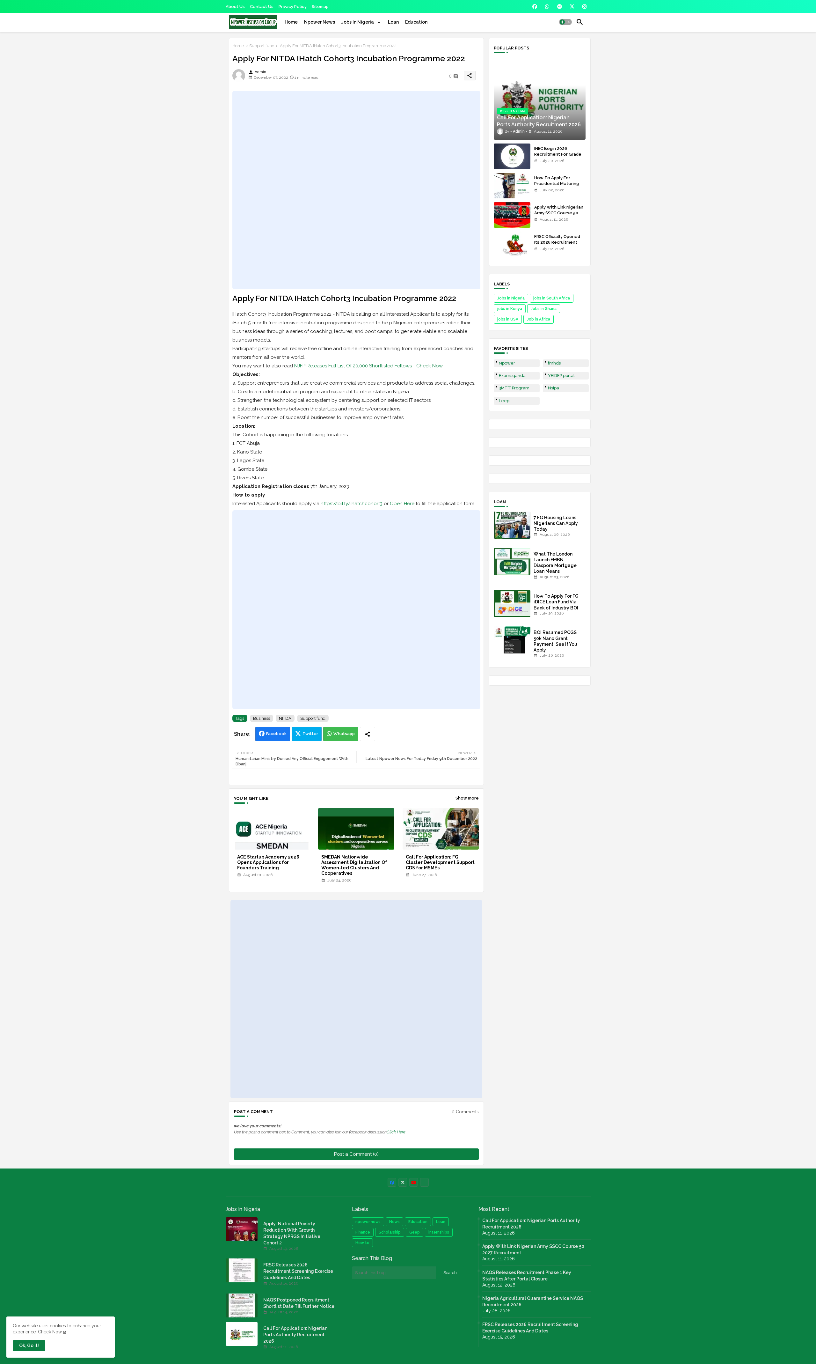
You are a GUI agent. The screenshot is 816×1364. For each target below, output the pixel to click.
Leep (504, 400)
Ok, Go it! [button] (29, 1345)
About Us (235, 6)
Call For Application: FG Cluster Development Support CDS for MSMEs (440, 862)
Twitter (310, 733)
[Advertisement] (356, 190)
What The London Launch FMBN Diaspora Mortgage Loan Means (555, 562)
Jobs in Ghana (544, 308)
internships (438, 1232)
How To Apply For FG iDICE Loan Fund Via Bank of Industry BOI (556, 602)
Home (291, 22)
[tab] (291, 22)
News (394, 1222)
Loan (393, 22)
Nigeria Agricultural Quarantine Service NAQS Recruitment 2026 (532, 1301)
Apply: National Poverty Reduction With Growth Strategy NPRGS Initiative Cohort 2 (291, 1233)
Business (261, 718)
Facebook (276, 733)
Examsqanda (512, 375)
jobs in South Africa (551, 298)
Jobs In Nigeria (358, 22)
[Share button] (367, 734)
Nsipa (553, 388)
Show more (467, 798)
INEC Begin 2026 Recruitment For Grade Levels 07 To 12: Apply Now (557, 157)
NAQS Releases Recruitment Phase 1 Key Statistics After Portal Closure (526, 1275)
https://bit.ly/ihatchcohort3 (351, 503)
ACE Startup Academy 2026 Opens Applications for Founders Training (268, 862)
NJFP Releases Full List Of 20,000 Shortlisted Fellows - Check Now (368, 366)
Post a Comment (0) (356, 1154)
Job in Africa (538, 319)
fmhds (554, 363)
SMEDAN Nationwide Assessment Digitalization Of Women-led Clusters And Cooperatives (354, 865)
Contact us (261, 6)
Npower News (319, 22)
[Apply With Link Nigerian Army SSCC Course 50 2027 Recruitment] (512, 215)
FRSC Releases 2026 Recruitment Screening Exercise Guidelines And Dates (298, 1271)
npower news (368, 1222)
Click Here (396, 1132)
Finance (362, 1232)
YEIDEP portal (561, 375)
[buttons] (535, 6)
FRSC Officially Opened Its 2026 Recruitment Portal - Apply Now (557, 242)
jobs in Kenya (509, 308)
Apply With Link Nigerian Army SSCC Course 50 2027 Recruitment (558, 213)
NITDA (285, 718)
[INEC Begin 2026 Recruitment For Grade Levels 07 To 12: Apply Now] (512, 156)
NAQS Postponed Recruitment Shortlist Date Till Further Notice (298, 1303)
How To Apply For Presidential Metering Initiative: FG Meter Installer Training (556, 186)
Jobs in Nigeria (511, 298)
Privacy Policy (293, 6)
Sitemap (320, 6)
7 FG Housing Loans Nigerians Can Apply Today (556, 523)
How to (362, 1243)
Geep (414, 1232)
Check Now (50, 1331)
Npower (507, 363)
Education (416, 22)
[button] (565, 22)
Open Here (402, 503)
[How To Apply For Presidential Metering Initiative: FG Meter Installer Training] (512, 185)
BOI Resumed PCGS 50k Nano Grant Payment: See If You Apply (555, 641)
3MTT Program (514, 388)
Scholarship (390, 1232)
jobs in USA (507, 319)
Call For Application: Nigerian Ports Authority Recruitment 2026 (295, 1335)
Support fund (261, 45)
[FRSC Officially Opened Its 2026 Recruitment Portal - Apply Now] (512, 244)
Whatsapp (344, 733)
